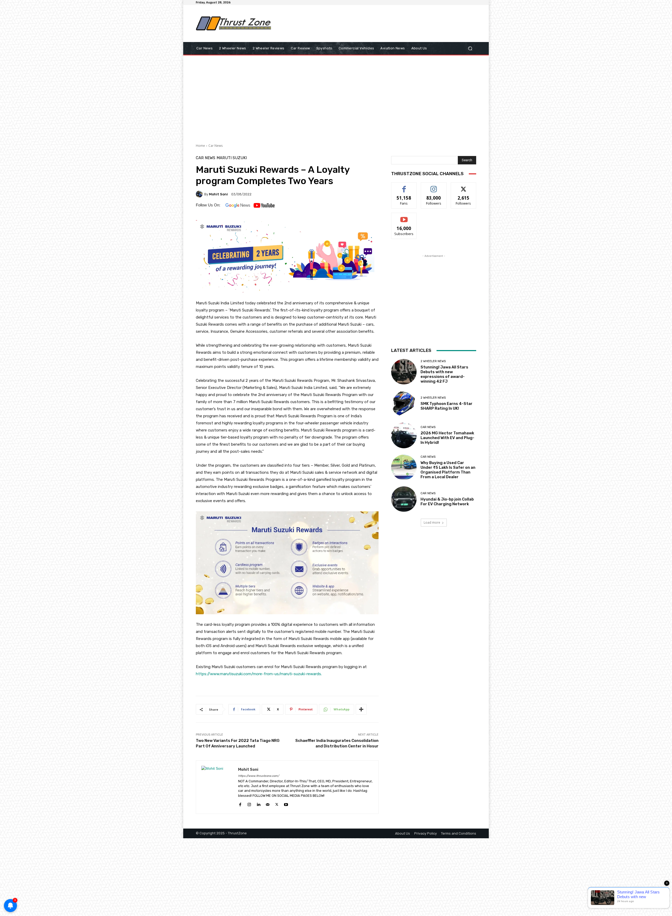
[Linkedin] (258, 804)
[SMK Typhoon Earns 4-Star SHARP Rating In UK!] (404, 403)
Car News (215, 145)
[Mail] (268, 804)
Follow (434, 186)
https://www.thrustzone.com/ (258, 775)
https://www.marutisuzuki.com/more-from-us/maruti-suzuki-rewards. (259, 674)
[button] (470, 48)
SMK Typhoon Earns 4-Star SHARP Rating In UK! (446, 406)
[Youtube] (286, 804)
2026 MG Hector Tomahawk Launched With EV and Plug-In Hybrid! (447, 438)
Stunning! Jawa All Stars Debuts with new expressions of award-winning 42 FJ (444, 374)
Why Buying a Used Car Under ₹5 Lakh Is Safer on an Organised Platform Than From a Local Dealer (448, 469)
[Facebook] (240, 804)
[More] (361, 709)
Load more (432, 522)
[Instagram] (249, 804)
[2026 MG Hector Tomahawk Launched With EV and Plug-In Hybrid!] (404, 435)
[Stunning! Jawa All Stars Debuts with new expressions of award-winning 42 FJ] (404, 371)
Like (404, 186)
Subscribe (404, 217)
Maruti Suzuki (232, 158)
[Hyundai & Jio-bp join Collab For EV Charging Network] (404, 499)
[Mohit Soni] (200, 194)
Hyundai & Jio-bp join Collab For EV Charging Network (447, 501)
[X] (277, 804)
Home (200, 145)
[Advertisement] (379, 23)
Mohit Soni (218, 194)
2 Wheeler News (433, 361)
